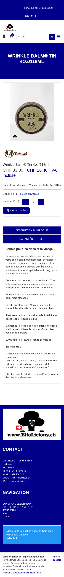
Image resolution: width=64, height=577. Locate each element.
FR (32, 15)
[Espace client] (4, 36)
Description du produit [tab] (32, 230)
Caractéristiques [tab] (31, 238)
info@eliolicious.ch (21, 478)
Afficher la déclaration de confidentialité (22, 572)
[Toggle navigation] (58, 36)
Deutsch (23, 534)
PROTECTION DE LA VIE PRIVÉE (19, 507)
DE (27, 15)
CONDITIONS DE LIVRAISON (17, 504)
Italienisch (12, 538)
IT (38, 15)
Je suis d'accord (56, 558)
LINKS (6, 516)
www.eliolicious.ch (20, 481)
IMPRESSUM (9, 510)
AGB (5, 513)
